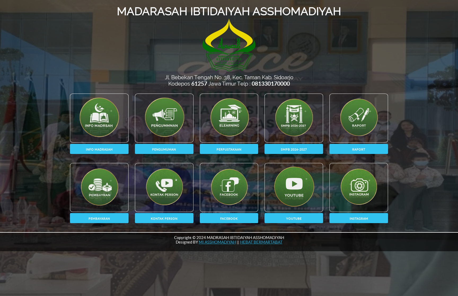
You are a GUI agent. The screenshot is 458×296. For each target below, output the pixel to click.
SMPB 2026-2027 (294, 149)
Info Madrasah (99, 149)
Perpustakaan (229, 149)
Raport (358, 149)
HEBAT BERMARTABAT (261, 242)
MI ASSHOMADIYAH (217, 242)
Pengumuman (164, 149)
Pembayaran (99, 218)
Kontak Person (164, 218)
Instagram (359, 218)
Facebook (229, 218)
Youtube (294, 218)
